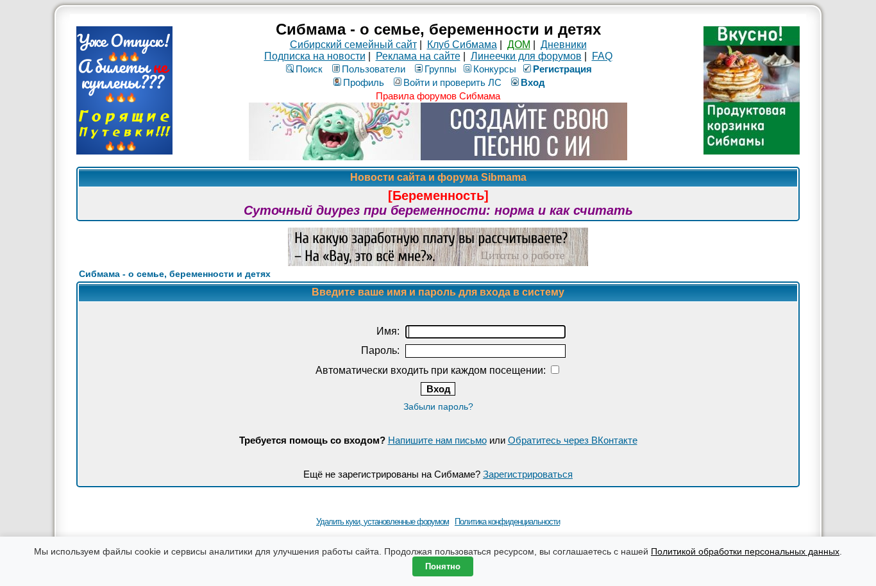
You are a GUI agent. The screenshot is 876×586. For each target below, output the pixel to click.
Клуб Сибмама (462, 44)
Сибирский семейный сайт (353, 44)
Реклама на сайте (418, 56)
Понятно (442, 566)
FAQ (602, 56)
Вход (533, 82)
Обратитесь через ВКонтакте (572, 440)
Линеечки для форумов (526, 56)
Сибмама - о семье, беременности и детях (175, 274)
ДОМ (518, 44)
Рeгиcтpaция (562, 68)
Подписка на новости (315, 56)
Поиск (309, 68)
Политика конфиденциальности (507, 521)
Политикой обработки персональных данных (745, 551)
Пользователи (373, 68)
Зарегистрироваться (528, 474)
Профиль (363, 82)
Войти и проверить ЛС (452, 82)
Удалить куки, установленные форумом (382, 521)
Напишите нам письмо (437, 440)
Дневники (564, 44)
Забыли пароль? (438, 406)
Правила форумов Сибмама (438, 95)
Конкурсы (494, 68)
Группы (441, 68)
